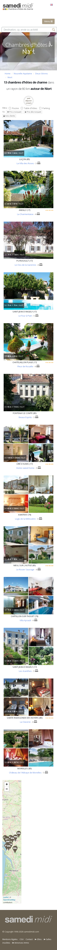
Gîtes (39, 939)
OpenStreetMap (9, 899)
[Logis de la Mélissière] (15, 838)
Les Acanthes (25, 671)
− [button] (7, 789)
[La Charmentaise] (8, 842)
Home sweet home (25, 468)
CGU (22, 939)
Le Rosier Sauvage (25, 569)
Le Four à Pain (25, 315)
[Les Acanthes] (15, 849)
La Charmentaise (25, 214)
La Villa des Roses (25, 163)
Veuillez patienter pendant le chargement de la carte (9, 842)
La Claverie (25, 721)
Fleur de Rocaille (25, 366)
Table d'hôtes (30, 108)
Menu (47, 21)
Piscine (15, 108)
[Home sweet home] (8, 847)
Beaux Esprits (25, 417)
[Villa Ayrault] (18, 834)
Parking (46, 108)
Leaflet (5, 897)
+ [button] (7, 784)
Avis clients (10, 116)
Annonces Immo (21, 942)
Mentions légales (10, 939)
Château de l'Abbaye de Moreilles (25, 772)
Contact (29, 939)
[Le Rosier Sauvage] (12, 839)
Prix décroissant (33, 112)
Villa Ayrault (25, 620)
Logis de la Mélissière (25, 518)
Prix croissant (15, 112)
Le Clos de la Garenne (25, 264)
